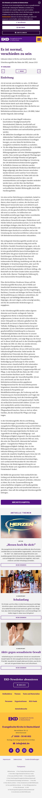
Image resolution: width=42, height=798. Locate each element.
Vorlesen (6, 67)
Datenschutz (6, 17)
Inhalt (22, 71)
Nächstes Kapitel (21, 502)
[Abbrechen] (39, 2)
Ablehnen (21, 27)
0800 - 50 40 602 (22, 736)
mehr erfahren (21, 565)
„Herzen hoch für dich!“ (21, 544)
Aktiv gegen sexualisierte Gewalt (21, 652)
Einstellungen (22, 32)
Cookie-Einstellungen (32, 759)
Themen (17, 694)
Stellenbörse (7, 694)
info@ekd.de (22, 743)
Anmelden (21, 685)
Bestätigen (21, 22)
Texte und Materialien (31, 694)
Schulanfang (21, 599)
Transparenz (21, 766)
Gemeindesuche (21, 709)
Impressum (6, 759)
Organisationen (21, 701)
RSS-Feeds (33, 701)
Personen (8, 701)
